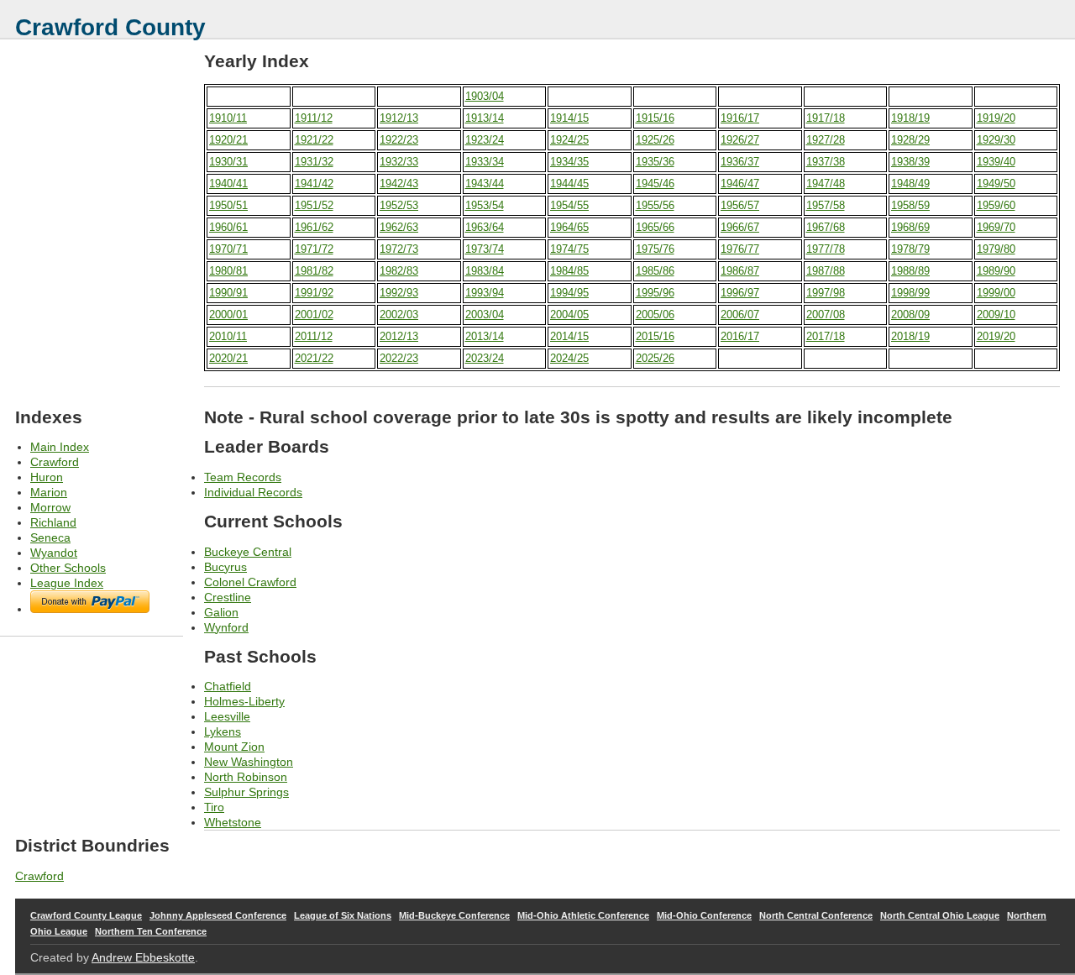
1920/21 (228, 140)
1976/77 (740, 249)
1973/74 (484, 249)
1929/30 (996, 140)
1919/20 (996, 118)
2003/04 (484, 314)
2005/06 (655, 314)
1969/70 (996, 227)
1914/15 (569, 118)
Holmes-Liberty (244, 701)
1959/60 (996, 205)
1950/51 (228, 205)
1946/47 (740, 183)
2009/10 (996, 314)
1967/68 (825, 227)
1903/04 (484, 96)
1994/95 (569, 292)
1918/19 (910, 118)
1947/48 (825, 183)
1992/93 (399, 292)
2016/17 (740, 336)
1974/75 (569, 249)
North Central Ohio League (939, 915)
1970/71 (228, 249)
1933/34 (484, 161)
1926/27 (740, 140)
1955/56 (655, 205)
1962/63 (399, 227)
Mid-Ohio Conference (704, 915)
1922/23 (399, 140)
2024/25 (569, 358)
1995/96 (655, 292)
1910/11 (228, 118)
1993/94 (484, 292)
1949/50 (996, 183)
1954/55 (569, 205)
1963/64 (484, 227)
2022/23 (399, 358)
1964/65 (569, 227)
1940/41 (228, 183)
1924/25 (569, 140)
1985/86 (655, 271)
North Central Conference (816, 915)
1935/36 (655, 161)
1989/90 (996, 271)
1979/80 (996, 249)
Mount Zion (234, 746)
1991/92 (314, 292)
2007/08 (825, 314)
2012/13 (399, 336)
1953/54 (484, 205)
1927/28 (825, 140)
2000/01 (228, 314)
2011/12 (314, 336)
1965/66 (655, 227)
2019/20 (996, 336)
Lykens (222, 731)
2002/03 (399, 314)
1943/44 (484, 183)
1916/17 (740, 118)
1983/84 (484, 271)
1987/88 (825, 271)
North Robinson (245, 777)
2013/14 (484, 336)
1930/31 (228, 161)
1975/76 (655, 249)
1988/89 (910, 271)
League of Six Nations (342, 915)
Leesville (227, 716)
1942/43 (399, 183)
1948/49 (910, 183)
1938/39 (910, 161)
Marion (48, 492)
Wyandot (53, 552)
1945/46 (655, 183)
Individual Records (253, 492)
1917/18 (825, 118)
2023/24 (484, 358)
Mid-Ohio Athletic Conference (583, 915)
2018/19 (910, 336)
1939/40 (996, 161)
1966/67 (740, 227)
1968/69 (910, 227)
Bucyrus (225, 567)
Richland (53, 522)
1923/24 (484, 140)
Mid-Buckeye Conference (454, 915)
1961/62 (314, 227)
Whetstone (232, 822)
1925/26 (655, 140)
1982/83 (399, 271)
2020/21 (228, 358)
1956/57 (740, 205)
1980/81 (228, 271)
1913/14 (484, 118)
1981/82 (314, 271)
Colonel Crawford (250, 582)
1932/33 (399, 161)
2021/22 (314, 358)
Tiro (214, 807)
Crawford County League (86, 915)
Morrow (50, 507)
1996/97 (740, 292)
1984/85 (569, 271)
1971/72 (314, 249)
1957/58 (825, 205)
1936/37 (740, 161)
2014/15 (569, 336)
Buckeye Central (247, 551)
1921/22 (314, 140)
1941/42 (314, 183)
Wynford (226, 627)
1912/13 (399, 118)
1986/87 (740, 271)
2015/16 (655, 336)
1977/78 (825, 249)
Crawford (54, 462)
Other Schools (68, 567)
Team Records (242, 477)
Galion (221, 612)
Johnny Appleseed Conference (217, 915)
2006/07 (740, 314)
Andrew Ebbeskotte (143, 957)
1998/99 (910, 292)
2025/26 (655, 358)
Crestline (227, 597)
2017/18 (825, 336)
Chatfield (227, 686)
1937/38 (825, 161)
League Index (66, 583)
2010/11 (228, 336)
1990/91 (228, 292)
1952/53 (399, 205)
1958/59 (910, 205)
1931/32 (314, 161)
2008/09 (910, 314)
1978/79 (910, 249)
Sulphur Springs (246, 792)
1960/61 (228, 227)
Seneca (50, 537)
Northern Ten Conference (151, 931)
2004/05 (569, 314)
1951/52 (314, 205)
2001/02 (314, 314)
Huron (46, 477)
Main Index (59, 446)
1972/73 (399, 249)
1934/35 (569, 161)
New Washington (248, 761)
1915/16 (655, 118)
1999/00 (996, 292)
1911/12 (314, 118)
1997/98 (825, 292)
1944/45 (569, 183)
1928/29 (910, 140)
